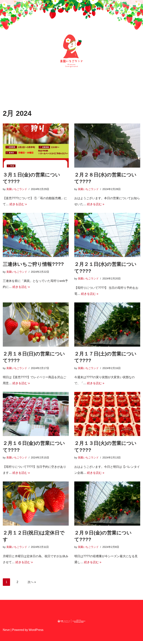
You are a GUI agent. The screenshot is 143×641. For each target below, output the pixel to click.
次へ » (32, 582)
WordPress (36, 629)
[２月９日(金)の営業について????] (107, 503)
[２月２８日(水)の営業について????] (107, 145)
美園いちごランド (16, 189)
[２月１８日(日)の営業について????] (36, 324)
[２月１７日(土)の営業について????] (107, 324)
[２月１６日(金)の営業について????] (36, 414)
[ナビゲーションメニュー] (8, 16)
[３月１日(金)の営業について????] (36, 145)
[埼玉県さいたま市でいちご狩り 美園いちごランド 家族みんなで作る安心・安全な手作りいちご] (71, 50)
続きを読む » (18, 204)
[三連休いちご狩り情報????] (36, 235)
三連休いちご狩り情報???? (33, 264)
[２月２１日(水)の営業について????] (107, 235)
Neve (6, 629)
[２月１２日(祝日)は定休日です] (36, 503)
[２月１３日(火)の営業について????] (107, 414)
